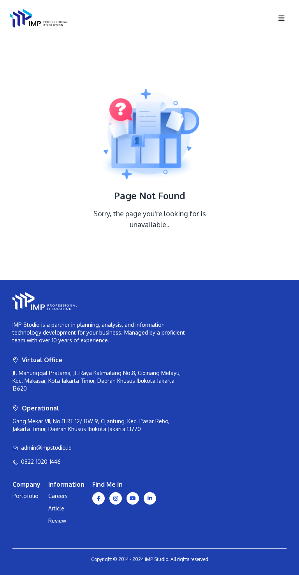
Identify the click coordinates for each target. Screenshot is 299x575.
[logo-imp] (140, 18)
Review (57, 520)
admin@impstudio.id (46, 447)
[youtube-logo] (133, 498)
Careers (58, 496)
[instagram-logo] (115, 498)
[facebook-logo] (98, 498)
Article (56, 508)
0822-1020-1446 (41, 461)
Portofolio (25, 496)
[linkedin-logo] (150, 498)
